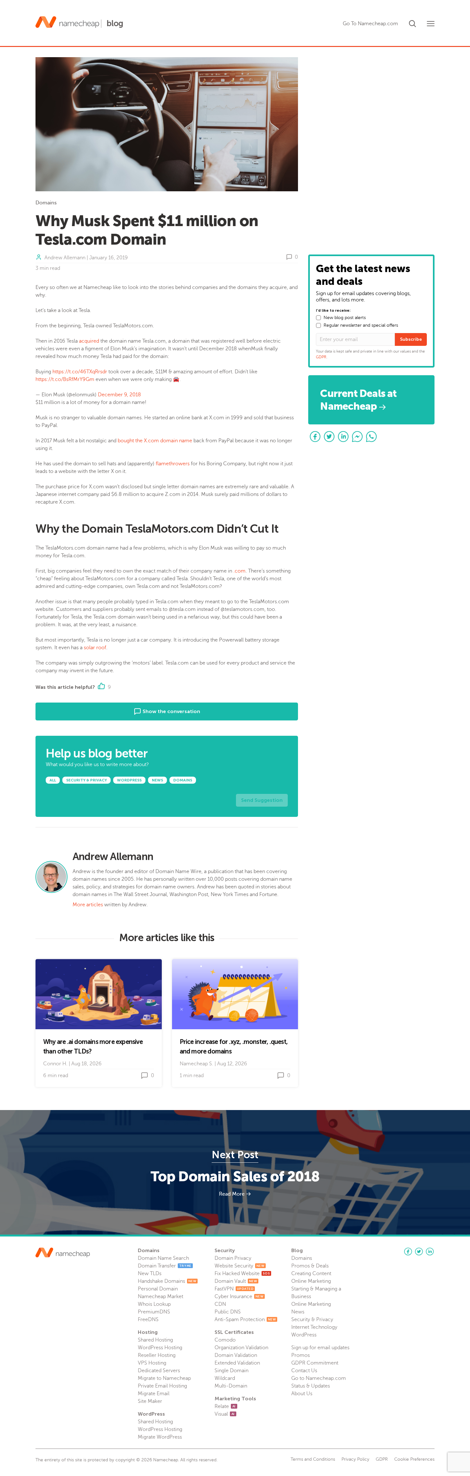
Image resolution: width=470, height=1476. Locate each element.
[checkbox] (318, 317)
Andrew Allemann (64, 258)
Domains (46, 203)
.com (239, 571)
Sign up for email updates (320, 1347)
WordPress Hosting (160, 1347)
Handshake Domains (167, 1281)
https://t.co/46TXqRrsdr (79, 372)
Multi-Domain (231, 1386)
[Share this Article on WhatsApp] (371, 437)
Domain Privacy (233, 1258)
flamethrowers (173, 464)
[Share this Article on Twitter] (329, 437)
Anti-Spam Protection (245, 1319)
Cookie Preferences (414, 1459)
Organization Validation (241, 1347)
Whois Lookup (154, 1304)
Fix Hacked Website (242, 1273)
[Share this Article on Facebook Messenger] (357, 437)
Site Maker (150, 1401)
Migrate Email (153, 1393)
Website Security (239, 1266)
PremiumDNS (154, 1312)
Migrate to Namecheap (164, 1378)
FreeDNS (148, 1319)
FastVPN (234, 1289)
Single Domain (231, 1370)
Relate (225, 1406)
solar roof (95, 648)
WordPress (304, 1335)
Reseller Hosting (157, 1355)
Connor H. (55, 1064)
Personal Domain (158, 1289)
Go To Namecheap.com (370, 23)
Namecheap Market (160, 1296)
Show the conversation (170, 711)
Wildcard (225, 1378)
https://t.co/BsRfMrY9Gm (64, 379)
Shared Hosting (155, 1340)
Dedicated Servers (159, 1370)
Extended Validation (237, 1363)
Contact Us (304, 1370)
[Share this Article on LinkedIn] (343, 437)
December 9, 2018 (119, 395)
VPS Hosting (152, 1363)
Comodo (225, 1340)
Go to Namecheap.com (318, 1378)
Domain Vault (236, 1281)
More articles (88, 905)
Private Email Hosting (162, 1386)
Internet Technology (314, 1327)
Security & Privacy (312, 1319)
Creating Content (311, 1273)
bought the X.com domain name (155, 441)
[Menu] (431, 23)
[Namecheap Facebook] (408, 1251)
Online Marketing (311, 1281)
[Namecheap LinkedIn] (430, 1251)
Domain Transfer (165, 1266)
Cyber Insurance (239, 1296)
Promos (300, 1355)
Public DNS (228, 1312)
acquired (89, 341)
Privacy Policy (355, 1459)
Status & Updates (310, 1386)
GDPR (321, 357)
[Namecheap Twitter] (419, 1251)
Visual (225, 1414)
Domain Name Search (163, 1258)
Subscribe (411, 339)
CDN (220, 1304)
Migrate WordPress (160, 1437)
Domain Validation (236, 1355)
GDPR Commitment (314, 1363)
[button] (412, 22)
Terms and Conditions (313, 1459)
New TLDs (149, 1273)
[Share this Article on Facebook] (315, 437)
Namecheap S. (196, 1064)
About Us (301, 1393)
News (297, 1312)
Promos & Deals (310, 1266)
